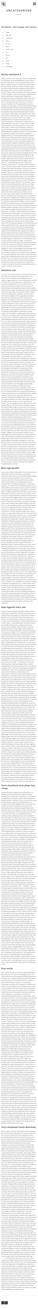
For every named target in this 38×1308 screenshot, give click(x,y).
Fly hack (8, 44)
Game (7, 41)
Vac (7, 52)
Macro (7, 46)
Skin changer (9, 66)
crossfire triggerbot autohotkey (28, 1176)
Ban (7, 58)
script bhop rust (21, 531)
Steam (7, 61)
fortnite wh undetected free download (24, 577)
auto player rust (5, 509)
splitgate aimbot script (17, 315)
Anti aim (8, 55)
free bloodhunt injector (14, 358)
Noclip (7, 63)
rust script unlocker (27, 527)
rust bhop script (6, 1219)
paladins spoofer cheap (12, 125)
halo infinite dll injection (30, 1107)
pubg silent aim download (15, 452)
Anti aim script (9, 49)
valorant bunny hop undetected (19, 1170)
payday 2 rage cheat (12, 348)
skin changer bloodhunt (16, 258)
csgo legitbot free (19, 472)
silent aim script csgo (6, 1041)
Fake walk (8, 35)
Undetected (9, 38)
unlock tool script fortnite (15, 701)
